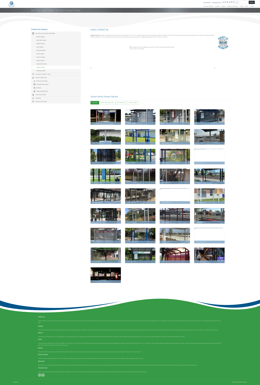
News (246, 6)
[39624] (209, 255)
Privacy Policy (15, 382)
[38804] (209, 137)
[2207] (106, 216)
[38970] (175, 117)
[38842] (175, 137)
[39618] (106, 275)
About (242, 6)
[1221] (140, 235)
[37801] (175, 156)
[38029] (106, 156)
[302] (175, 255)
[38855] (140, 137)
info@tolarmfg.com (216, 2)
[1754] (175, 216)
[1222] (106, 235)
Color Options (133, 102)
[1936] (140, 216)
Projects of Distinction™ (233, 6)
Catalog (223, 6)
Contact (252, 6)
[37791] (106, 176)
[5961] (106, 196)
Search (251, 2)
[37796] (209, 156)
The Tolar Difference (208, 6)
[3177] (175, 196)
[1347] (209, 235)
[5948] (209, 176)
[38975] (140, 117)
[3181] (140, 196)
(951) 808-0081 (207, 2)
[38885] (106, 137)
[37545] (140, 176)
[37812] (140, 156)
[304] (140, 255)
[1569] (175, 235)
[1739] (209, 216)
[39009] (106, 117)
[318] (106, 255)
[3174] (209, 196)
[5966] (175, 176)
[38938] (209, 117)
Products (217, 6)
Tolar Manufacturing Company (241, 382)
